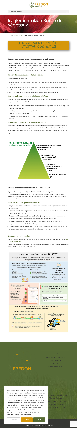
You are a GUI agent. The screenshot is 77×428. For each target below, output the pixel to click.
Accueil (10, 35)
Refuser (27, 420)
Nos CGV (56, 363)
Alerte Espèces (56, 360)
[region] (26, 405)
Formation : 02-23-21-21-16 (56, 408)
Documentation (18, 35)
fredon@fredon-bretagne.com (56, 401)
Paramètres (13, 420)
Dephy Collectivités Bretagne (55, 357)
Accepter (39, 420)
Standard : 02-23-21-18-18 (55, 404)
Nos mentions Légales (55, 367)
